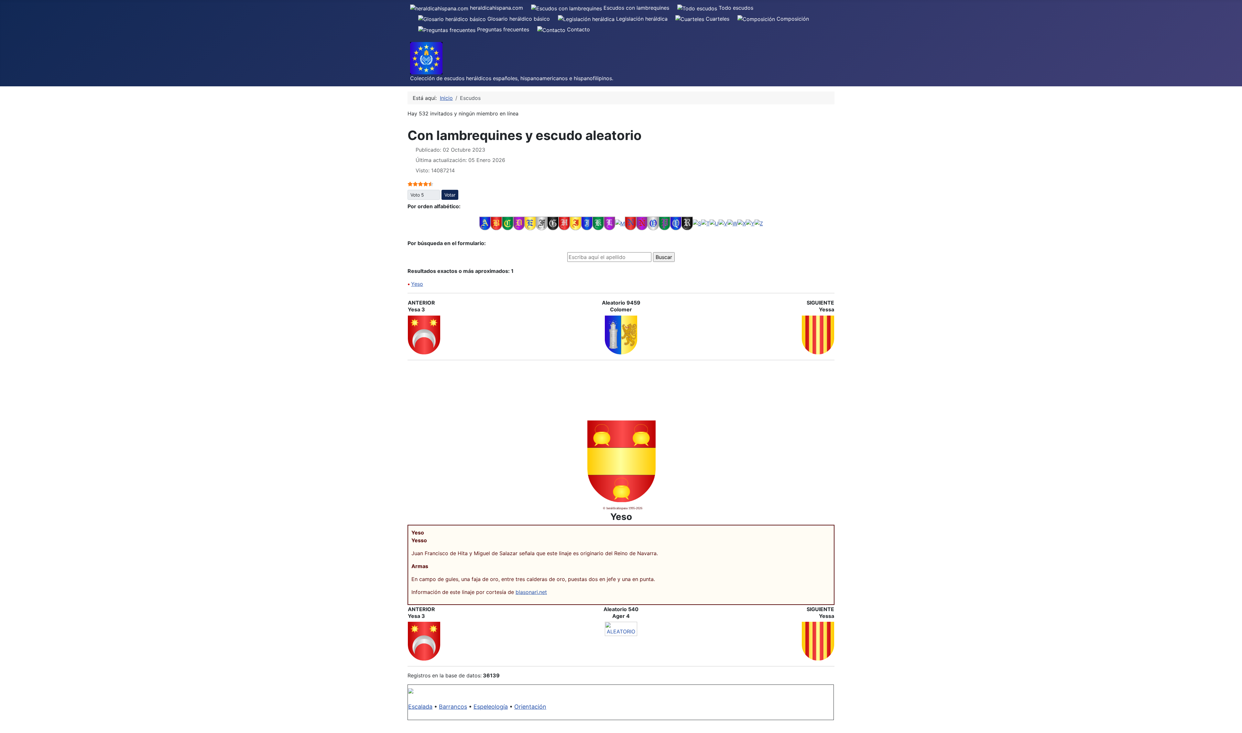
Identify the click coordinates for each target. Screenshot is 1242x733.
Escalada (420, 706)
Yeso (417, 284)
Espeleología (491, 706)
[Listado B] (496, 223)
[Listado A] (485, 223)
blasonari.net (531, 592)
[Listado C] (507, 223)
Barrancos (453, 706)
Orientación (530, 706)
